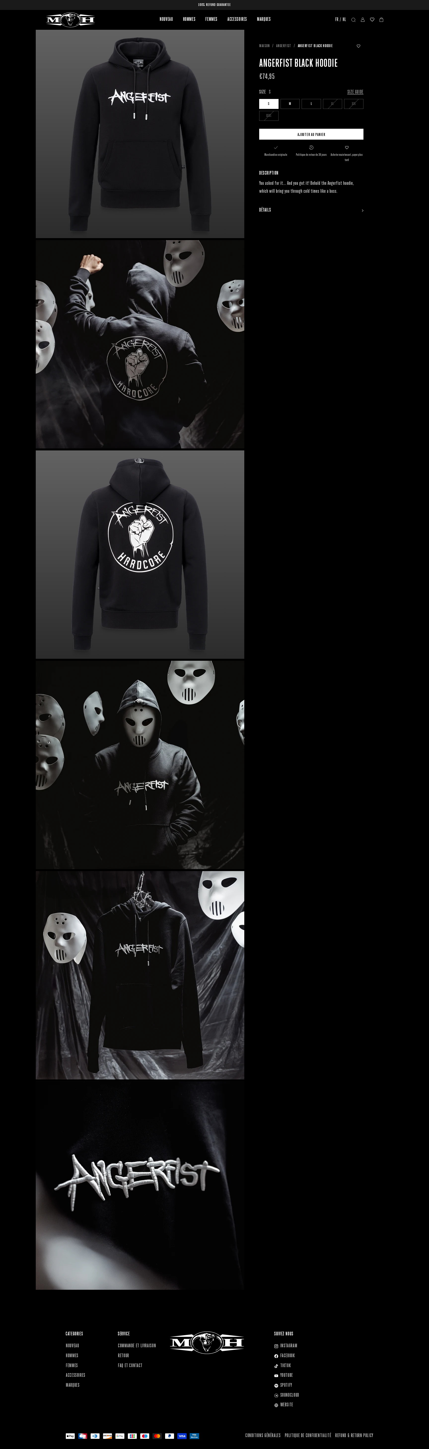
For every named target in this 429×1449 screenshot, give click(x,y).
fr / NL (340, 19)
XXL (354, 104)
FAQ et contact (130, 1365)
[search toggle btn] (353, 20)
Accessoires (237, 19)
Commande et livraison (137, 1346)
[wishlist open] (372, 20)
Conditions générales (263, 1435)
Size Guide (355, 92)
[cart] (381, 20)
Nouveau (166, 19)
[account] (363, 20)
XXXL (269, 116)
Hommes (189, 19)
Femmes (211, 19)
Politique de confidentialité (308, 1435)
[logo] (70, 19)
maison (264, 46)
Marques (264, 19)
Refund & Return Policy (354, 1435)
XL (332, 104)
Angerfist (283, 46)
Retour (123, 1356)
